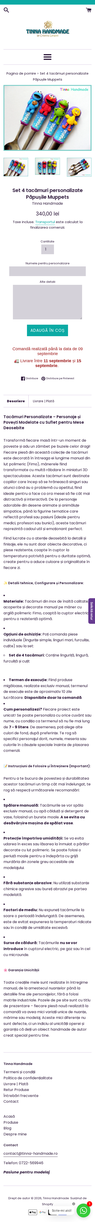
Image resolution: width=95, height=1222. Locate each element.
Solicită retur (92, 611)
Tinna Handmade (56, 1198)
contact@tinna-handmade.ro (30, 1153)
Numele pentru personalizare (48, 263)
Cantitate (47, 241)
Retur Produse (16, 1089)
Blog (7, 1128)
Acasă (9, 1116)
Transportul (45, 221)
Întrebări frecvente (21, 1095)
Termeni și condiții (19, 1072)
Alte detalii (47, 282)
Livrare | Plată (43, 401)
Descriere (16, 401)
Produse (10, 1122)
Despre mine (15, 1134)
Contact (11, 1101)
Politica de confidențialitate (27, 1078)
